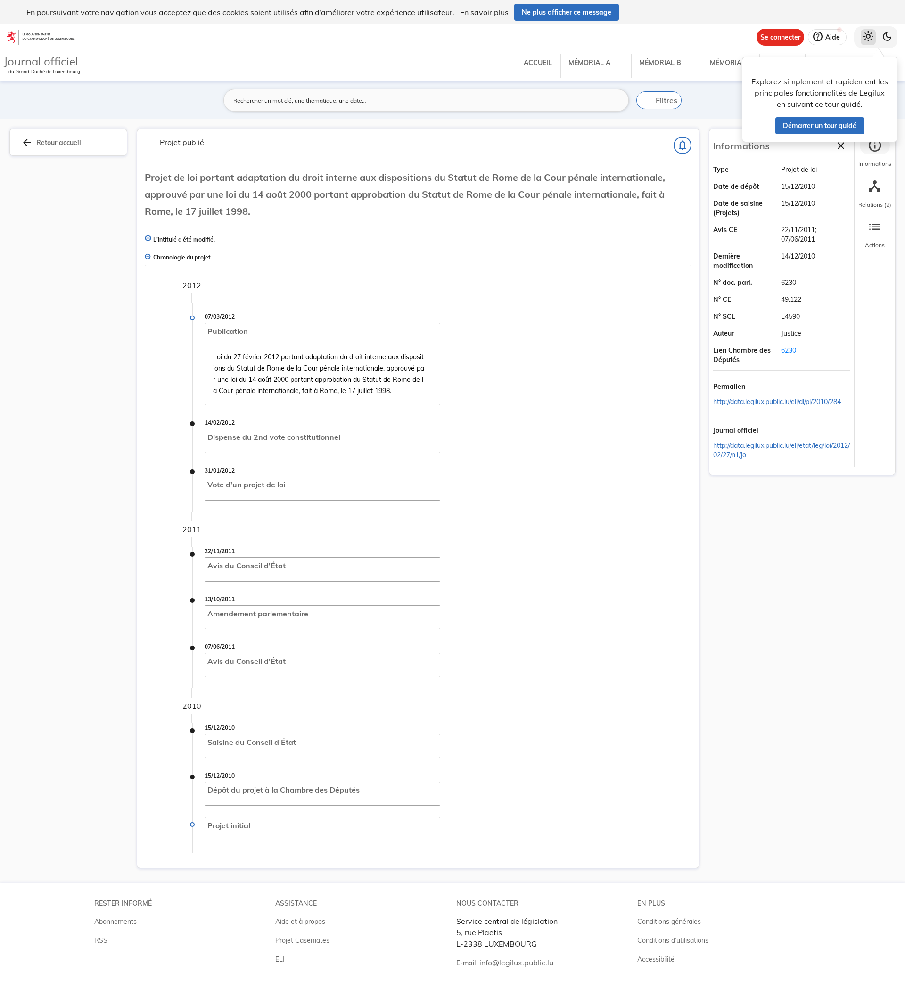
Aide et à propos (300, 921)
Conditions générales (669, 921)
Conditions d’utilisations (672, 940)
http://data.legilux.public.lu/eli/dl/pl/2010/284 (777, 401)
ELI (280, 959)
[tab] (874, 153)
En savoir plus (484, 12)
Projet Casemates (302, 940)
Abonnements (115, 921)
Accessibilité (656, 959)
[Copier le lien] (758, 387)
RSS (100, 940)
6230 (788, 350)
